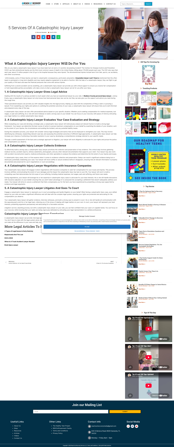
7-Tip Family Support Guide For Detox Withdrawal (151, 258)
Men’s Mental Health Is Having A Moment (152, 204)
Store (56, 4)
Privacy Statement (90, 230)
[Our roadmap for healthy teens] (148, 181)
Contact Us (111, 4)
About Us (77, 4)
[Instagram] (128, 426)
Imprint (98, 230)
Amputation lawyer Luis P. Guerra (87, 78)
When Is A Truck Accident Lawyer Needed (20, 241)
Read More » (142, 196)
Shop (16, 428)
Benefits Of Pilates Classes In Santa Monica (152, 284)
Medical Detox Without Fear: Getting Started (153, 298)
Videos (87, 4)
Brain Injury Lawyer (11, 245)
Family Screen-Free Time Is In (148, 271)
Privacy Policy (58, 433)
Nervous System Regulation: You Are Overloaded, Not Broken (150, 245)
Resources (98, 4)
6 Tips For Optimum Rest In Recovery (150, 191)
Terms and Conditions (60, 431)
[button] (129, 216)
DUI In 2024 (9, 238)
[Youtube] (136, 426)
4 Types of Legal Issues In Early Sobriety (19, 231)
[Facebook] (132, 426)
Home (48, 4)
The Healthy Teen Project (61, 426)
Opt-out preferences (79, 230)
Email (35, 409)
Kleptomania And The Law (14, 234)
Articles (66, 4)
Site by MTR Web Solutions (105, 445)
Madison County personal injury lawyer (97, 96)
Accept (87, 226)
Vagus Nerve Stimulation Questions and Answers (151, 232)
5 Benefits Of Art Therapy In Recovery (151, 218)
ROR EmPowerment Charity (62, 428)
